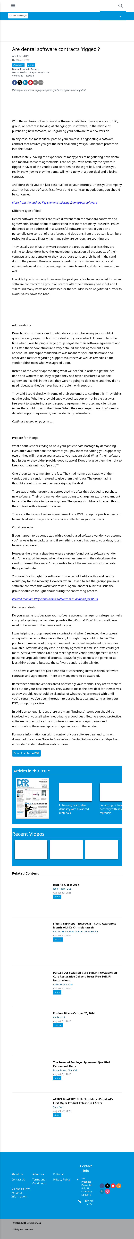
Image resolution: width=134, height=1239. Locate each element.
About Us (17, 1174)
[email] (35, 82)
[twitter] (20, 82)
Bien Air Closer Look (66, 884)
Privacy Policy (61, 1179)
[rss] (118, 1185)
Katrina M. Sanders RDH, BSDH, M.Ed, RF (75, 931)
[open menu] (13, 5)
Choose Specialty (17, 15)
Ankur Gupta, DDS (63, 984)
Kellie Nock (59, 1017)
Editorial (58, 1174)
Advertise (38, 1174)
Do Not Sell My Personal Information (20, 1192)
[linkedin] (25, 82)
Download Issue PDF (26, 753)
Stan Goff (58, 1107)
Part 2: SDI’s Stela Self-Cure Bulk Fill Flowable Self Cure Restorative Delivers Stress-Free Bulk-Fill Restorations (85, 976)
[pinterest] (30, 82)
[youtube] (113, 1185)
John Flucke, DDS (62, 888)
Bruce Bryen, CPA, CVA (65, 1070)
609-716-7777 (89, 1202)
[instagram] (107, 1191)
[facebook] (14, 82)
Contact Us (18, 1179)
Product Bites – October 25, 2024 (74, 1013)
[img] (67, 6)
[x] (107, 1185)
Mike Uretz (22, 60)
